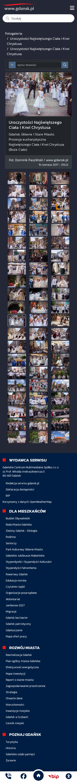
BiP (8, 496)
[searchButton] (64, 65)
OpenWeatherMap (41, 502)
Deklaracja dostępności (20, 489)
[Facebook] (24, 776)
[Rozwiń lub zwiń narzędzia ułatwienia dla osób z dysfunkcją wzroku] (68, 776)
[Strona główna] (8, 776)
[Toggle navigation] (72, 8)
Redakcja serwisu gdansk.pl (22, 483)
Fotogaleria (13, 33)
